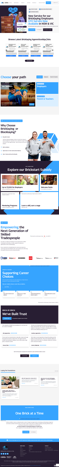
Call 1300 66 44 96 (48, 447)
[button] (6, 50)
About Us (10, 2)
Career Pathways (22, 454)
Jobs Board (28, 2)
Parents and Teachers (42, 2)
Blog (29, 450)
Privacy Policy (39, 465)
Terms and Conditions (33, 465)
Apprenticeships (16, 2)
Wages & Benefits (22, 450)
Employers (22, 2)
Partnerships (34, 2)
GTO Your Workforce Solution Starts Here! (35, 451)
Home (21, 447)
